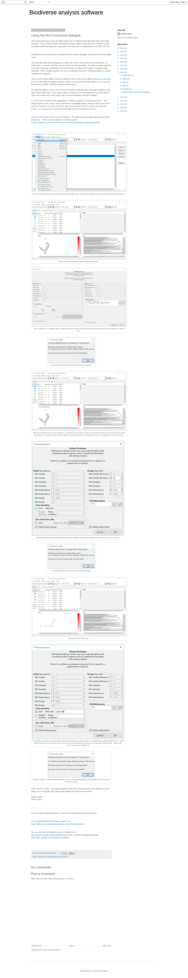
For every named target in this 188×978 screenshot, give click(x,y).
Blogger (105, 971)
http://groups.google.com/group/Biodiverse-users (51, 835)
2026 (122, 48)
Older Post (106, 946)
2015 (122, 108)
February (126, 89)
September (126, 75)
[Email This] (62, 853)
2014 (122, 111)
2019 (122, 72)
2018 (122, 97)
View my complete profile (127, 38)
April (124, 86)
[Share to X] (67, 853)
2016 (122, 104)
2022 (122, 62)
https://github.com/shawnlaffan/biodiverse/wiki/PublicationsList (57, 824)
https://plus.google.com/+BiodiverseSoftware (50, 837)
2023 (122, 59)
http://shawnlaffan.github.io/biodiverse (81, 813)
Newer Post (36, 946)
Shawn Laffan (126, 34)
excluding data (51, 857)
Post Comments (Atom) (51, 950)
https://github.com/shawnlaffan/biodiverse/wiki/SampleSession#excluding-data (66, 122)
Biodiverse (41, 857)
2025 (122, 52)
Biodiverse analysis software (66, 12)
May (124, 82)
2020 (122, 69)
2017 (122, 101)
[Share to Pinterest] (73, 853)
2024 (122, 55)
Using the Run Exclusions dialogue (136, 92)
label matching (62, 857)
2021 (122, 65)
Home (71, 946)
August (125, 79)
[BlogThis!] (65, 853)
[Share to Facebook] (70, 853)
